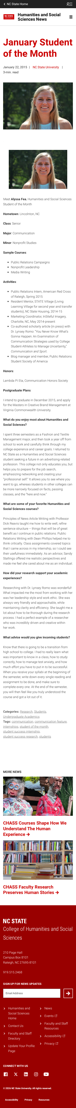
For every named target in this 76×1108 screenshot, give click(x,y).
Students (40, 711)
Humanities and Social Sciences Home (19, 1013)
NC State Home (17, 4)
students (45, 736)
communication (22, 721)
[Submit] (68, 993)
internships (10, 726)
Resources (44, 1099)
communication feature (51, 721)
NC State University (46, 67)
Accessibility (11, 1099)
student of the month (34, 726)
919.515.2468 (12, 972)
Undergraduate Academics (21, 717)
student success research (20, 736)
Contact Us (15, 1026)
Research (26, 711)
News (48, 1008)
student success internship (21, 731)
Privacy (28, 1099)
